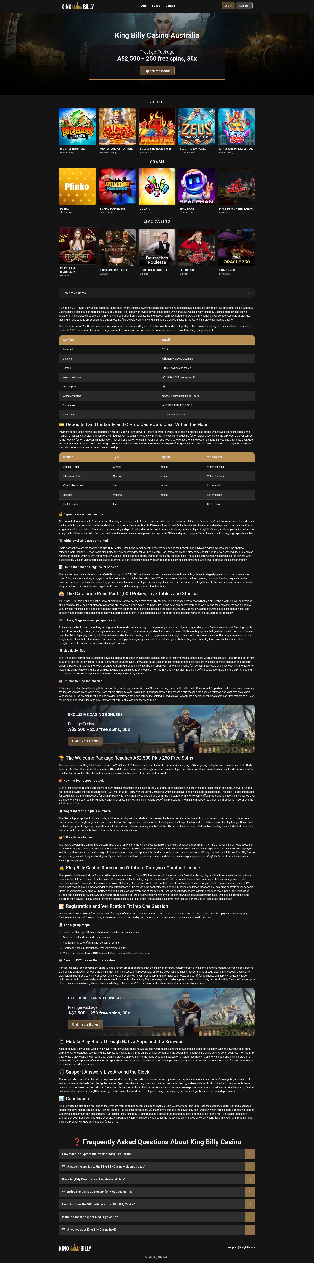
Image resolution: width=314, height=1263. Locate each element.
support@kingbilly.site (241, 1247)
